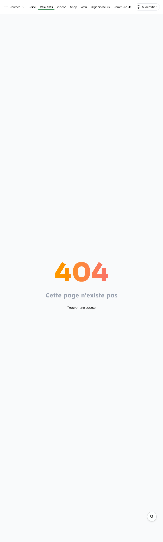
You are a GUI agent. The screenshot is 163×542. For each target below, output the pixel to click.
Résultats (46, 7)
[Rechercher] (152, 516)
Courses (15, 7)
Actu (84, 7)
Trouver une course (81, 308)
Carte (32, 7)
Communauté (123, 7)
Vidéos (61, 7)
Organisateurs (100, 7)
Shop (73, 7)
